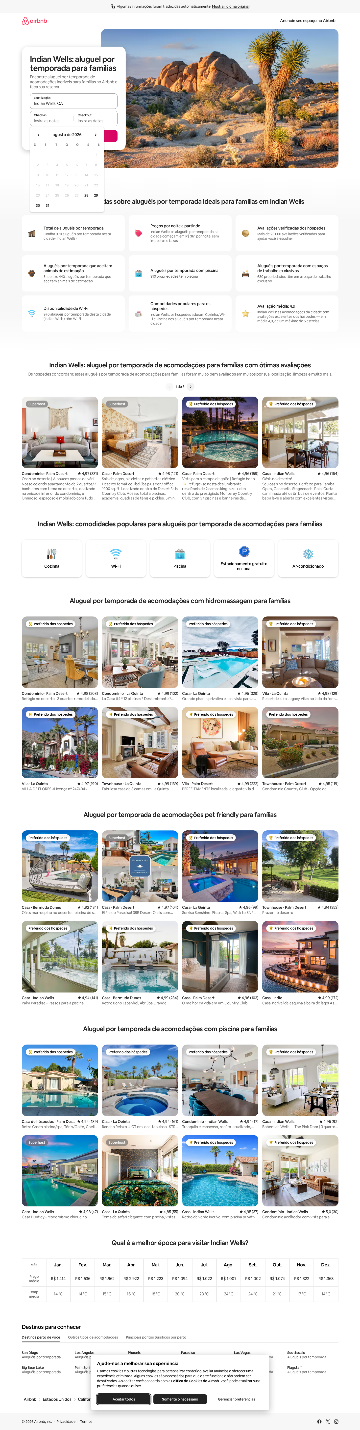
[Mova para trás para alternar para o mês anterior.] (38, 134)
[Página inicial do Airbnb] (34, 21)
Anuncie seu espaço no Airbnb (308, 20)
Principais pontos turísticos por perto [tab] (156, 1337)
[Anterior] (169, 387)
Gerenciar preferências (236, 1399)
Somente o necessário (180, 1399)
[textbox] (52, 121)
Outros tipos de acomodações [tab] (93, 1337)
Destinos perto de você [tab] (41, 1337)
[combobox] (74, 103)
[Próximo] (190, 387)
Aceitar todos (123, 1399)
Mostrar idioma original (230, 6)
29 (96, 195)
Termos (86, 1421)
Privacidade (66, 1421)
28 (86, 195)
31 (47, 205)
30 (38, 205)
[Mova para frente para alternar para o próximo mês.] (95, 134)
